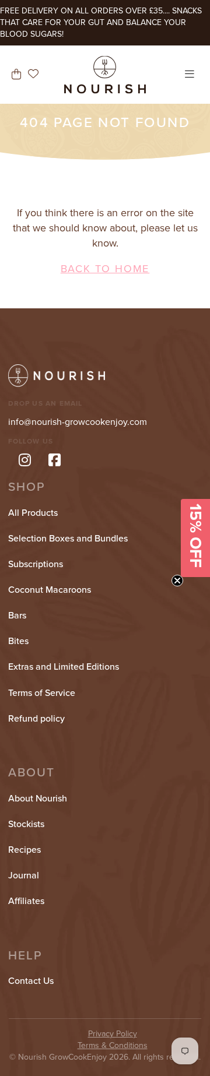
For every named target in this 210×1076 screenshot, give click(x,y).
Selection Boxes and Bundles (68, 538)
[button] (195, 538)
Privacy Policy (112, 1034)
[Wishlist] (33, 74)
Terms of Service (41, 693)
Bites (18, 641)
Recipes (24, 850)
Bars (17, 615)
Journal (23, 875)
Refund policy (36, 719)
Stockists (26, 824)
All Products (33, 513)
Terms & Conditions (113, 1045)
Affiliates (26, 901)
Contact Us (31, 981)
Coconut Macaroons (49, 590)
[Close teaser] (177, 580)
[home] (105, 74)
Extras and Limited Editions (63, 667)
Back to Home (105, 268)
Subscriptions (35, 564)
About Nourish (37, 798)
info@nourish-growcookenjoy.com (77, 422)
